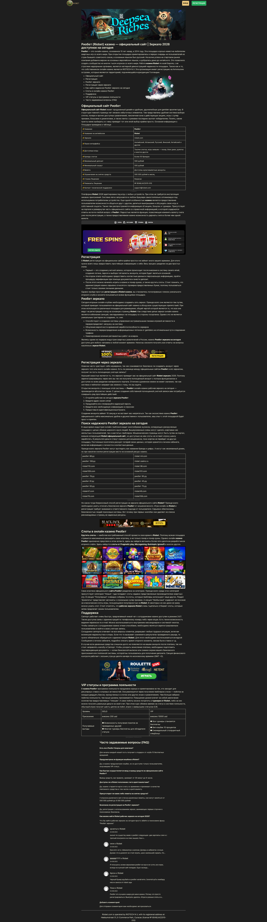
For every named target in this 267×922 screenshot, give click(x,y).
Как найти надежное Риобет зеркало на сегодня (108, 88)
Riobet (122, 829)
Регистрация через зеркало (98, 85)
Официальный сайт (94, 76)
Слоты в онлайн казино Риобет (100, 91)
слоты (149, 436)
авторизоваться (144, 906)
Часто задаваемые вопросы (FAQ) (101, 100)
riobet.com (138, 138)
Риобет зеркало (93, 82)
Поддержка (91, 94)
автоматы (146, 541)
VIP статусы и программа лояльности (103, 97)
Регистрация (91, 79)
